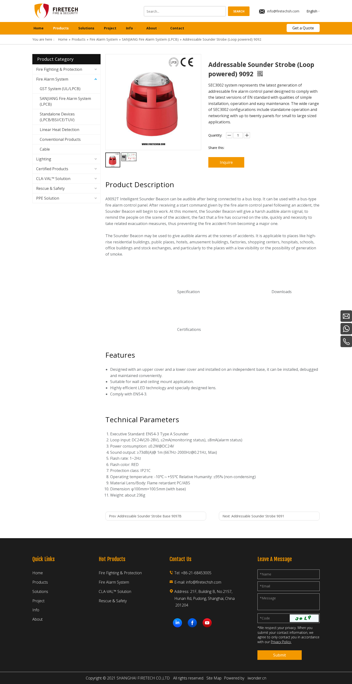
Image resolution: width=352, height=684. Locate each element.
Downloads (282, 291)
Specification (188, 291)
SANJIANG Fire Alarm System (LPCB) (65, 101)
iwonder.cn (257, 678)
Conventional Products (60, 139)
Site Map (213, 678)
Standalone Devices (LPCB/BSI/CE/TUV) (57, 116)
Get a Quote (303, 28)
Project (38, 600)
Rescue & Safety (50, 188)
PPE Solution (47, 198)
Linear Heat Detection (59, 129)
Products (40, 582)
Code (265, 618)
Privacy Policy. (281, 642)
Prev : (145, 516)
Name (265, 574)
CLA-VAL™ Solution (53, 178)
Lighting (43, 159)
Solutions (40, 591)
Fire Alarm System (52, 79)
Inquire (226, 162)
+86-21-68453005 (196, 572)
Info (35, 610)
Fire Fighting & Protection (59, 69)
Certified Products (52, 168)
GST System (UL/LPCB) (60, 88)
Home (37, 572)
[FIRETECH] (177, 622)
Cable (45, 149)
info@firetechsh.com (283, 11)
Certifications (189, 329)
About (37, 619)
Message (268, 598)
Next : (253, 516)
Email (265, 586)
